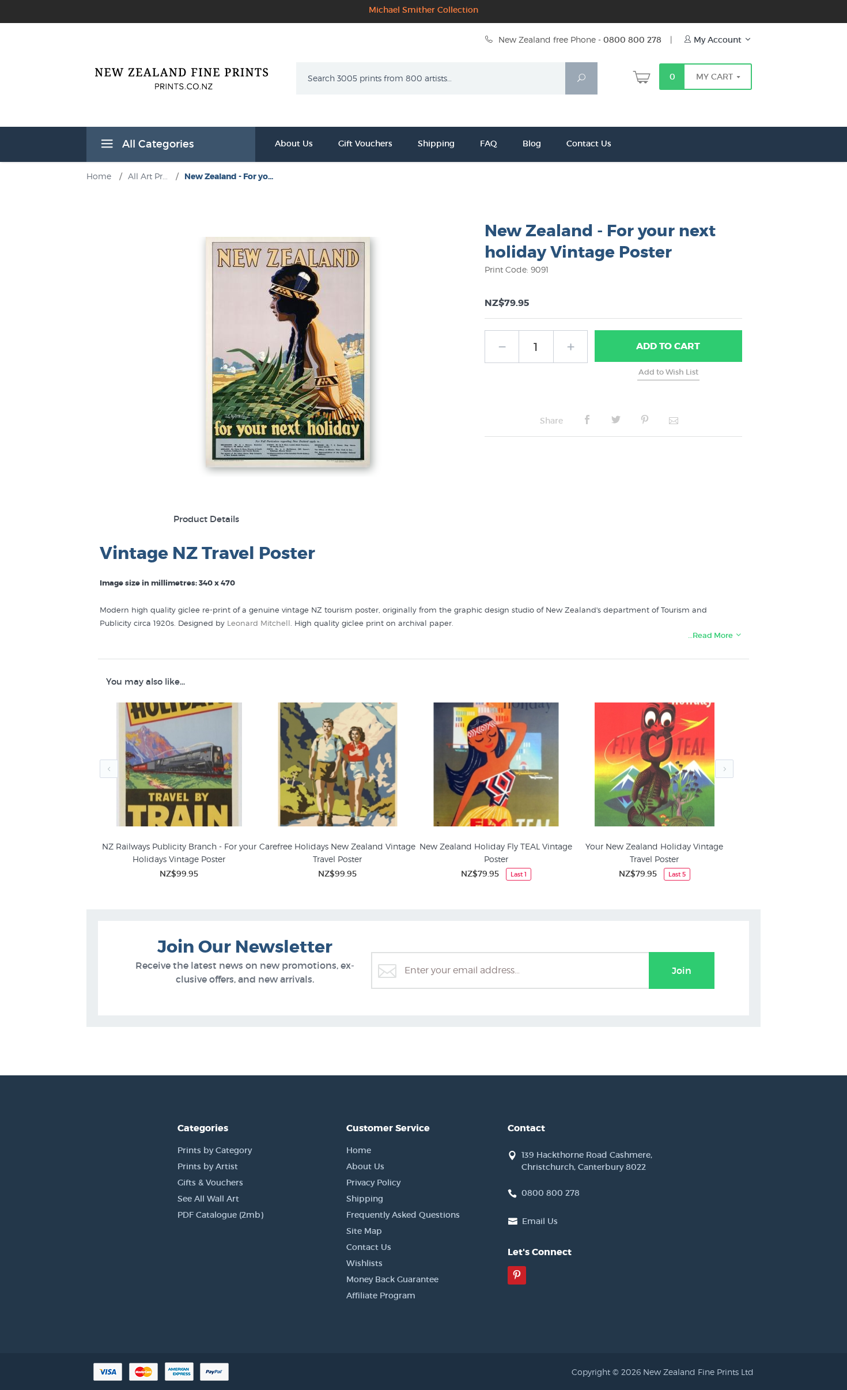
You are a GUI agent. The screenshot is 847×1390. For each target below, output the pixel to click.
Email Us (540, 1221)
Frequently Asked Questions (403, 1215)
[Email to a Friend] (673, 420)
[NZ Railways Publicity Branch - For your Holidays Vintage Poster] (179, 766)
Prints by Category (214, 1150)
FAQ (488, 143)
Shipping (436, 143)
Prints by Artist (207, 1166)
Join (681, 970)
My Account (717, 40)
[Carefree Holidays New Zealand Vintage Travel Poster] (337, 766)
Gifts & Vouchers (210, 1182)
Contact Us (588, 143)
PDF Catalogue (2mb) (220, 1215)
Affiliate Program (380, 1295)
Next (724, 769)
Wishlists (364, 1263)
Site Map (364, 1231)
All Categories (156, 144)
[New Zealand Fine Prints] (188, 76)
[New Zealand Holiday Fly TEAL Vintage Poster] (496, 766)
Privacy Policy (373, 1182)
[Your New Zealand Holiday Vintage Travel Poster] (654, 766)
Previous (109, 769)
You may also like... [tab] (145, 681)
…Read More (711, 635)
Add (668, 346)
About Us (294, 143)
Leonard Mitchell (258, 623)
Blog (532, 143)
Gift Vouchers (365, 143)
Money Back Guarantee (392, 1279)
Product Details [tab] (206, 518)
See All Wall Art (208, 1198)
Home (358, 1150)
